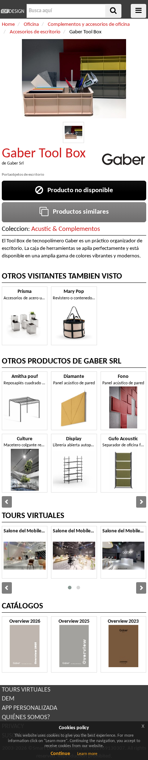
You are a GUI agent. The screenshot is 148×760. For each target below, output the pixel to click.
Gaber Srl (15, 163)
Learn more (87, 754)
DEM (8, 698)
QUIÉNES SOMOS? (26, 717)
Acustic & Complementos (65, 229)
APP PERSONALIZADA (29, 708)
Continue (60, 753)
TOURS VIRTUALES (26, 690)
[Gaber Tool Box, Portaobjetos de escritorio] (73, 132)
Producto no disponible (78, 190)
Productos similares (78, 212)
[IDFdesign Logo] (12, 11)
